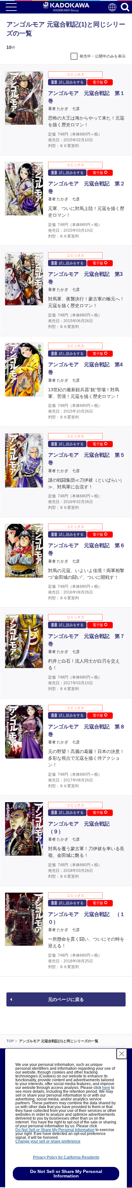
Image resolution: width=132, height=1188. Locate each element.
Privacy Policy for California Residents (66, 1157)
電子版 (98, 82)
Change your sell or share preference (47, 1141)
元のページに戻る (66, 999)
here (106, 1088)
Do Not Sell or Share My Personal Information (55, 1130)
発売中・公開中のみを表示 (102, 56)
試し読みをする (71, 82)
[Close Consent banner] (122, 1054)
